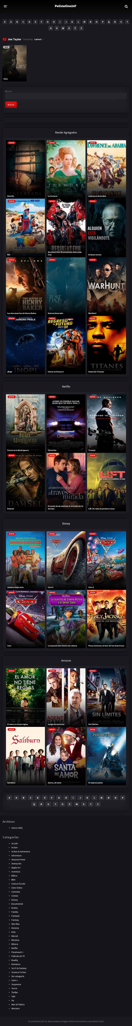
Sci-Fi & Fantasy (19, 968)
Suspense (16, 984)
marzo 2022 (17, 827)
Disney (14, 899)
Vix (12, 1000)
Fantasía (15, 915)
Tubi (13, 996)
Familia (14, 911)
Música (14, 944)
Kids (13, 932)
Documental (17, 903)
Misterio (15, 940)
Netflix (14, 948)
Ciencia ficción (18, 883)
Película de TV (18, 956)
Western (15, 1008)
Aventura (15, 871)
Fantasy (15, 919)
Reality (14, 960)
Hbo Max (15, 923)
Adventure (16, 855)
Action (14, 847)
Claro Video (16, 887)
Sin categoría (17, 976)
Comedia (15, 891)
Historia (15, 928)
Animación (16, 863)
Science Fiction (18, 972)
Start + (14, 980)
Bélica (14, 875)
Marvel (14, 936)
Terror (14, 988)
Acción (14, 843)
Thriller (14, 992)
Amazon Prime (18, 859)
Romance (15, 964)
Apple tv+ (16, 867)
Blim (13, 879)
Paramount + (17, 952)
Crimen (14, 895)
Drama (14, 907)
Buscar (8, 91)
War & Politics (18, 1004)
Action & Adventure (20, 851)
